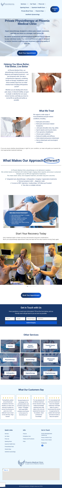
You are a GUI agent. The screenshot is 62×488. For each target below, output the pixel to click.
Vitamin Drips (39, 11)
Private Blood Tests (27, 11)
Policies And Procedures (28, 438)
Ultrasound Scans (50, 359)
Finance (25, 433)
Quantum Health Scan (38, 7)
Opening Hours (24, 7)
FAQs (24, 441)
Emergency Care (27, 436)
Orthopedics (10, 373)
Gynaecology (30, 360)
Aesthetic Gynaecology (33, 14)
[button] (2, 264)
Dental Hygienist (30, 346)
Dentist (10, 346)
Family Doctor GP (50, 346)
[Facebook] (42, 445)
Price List (41, 4)
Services (23, 4)
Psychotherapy (50, 373)
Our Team (33, 4)
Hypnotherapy (30, 373)
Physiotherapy (10, 360)
